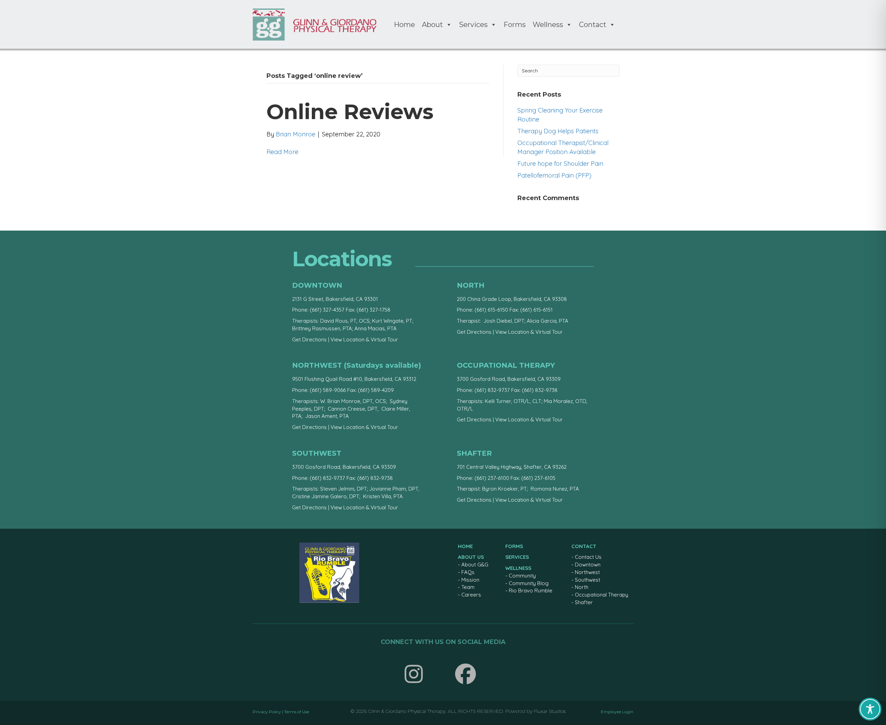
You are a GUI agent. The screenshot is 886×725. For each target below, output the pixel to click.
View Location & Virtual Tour (364, 339)
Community (522, 575)
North (581, 587)
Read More (282, 152)
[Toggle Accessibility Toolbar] (870, 709)
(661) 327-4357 (327, 309)
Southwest (587, 579)
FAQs (467, 572)
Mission (470, 579)
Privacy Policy (267, 711)
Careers (471, 594)
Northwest (587, 572)
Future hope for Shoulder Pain (560, 164)
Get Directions (309, 339)
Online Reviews (349, 111)
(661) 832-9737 (492, 390)
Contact (592, 24)
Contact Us (588, 557)
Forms (515, 24)
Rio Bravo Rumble (530, 590)
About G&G (474, 564)
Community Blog (529, 583)
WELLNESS (518, 568)
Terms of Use (296, 711)
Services (473, 24)
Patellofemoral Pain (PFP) (554, 175)
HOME (465, 546)
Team (467, 587)
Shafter (584, 602)
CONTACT (583, 546)
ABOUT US (471, 557)
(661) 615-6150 (491, 309)
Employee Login (617, 711)
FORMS (514, 546)
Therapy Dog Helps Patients (557, 131)
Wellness (548, 24)
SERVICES (517, 557)
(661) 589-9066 (328, 390)
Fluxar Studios (550, 711)
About (432, 24)
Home (404, 24)
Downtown (587, 564)
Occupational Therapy (601, 594)
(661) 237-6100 (491, 478)
